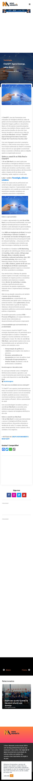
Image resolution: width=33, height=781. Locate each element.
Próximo (24, 670)
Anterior (8, 670)
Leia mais (6, 775)
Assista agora (8, 381)
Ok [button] (11, 775)
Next (28, 698)
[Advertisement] (16, 33)
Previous (5, 698)
